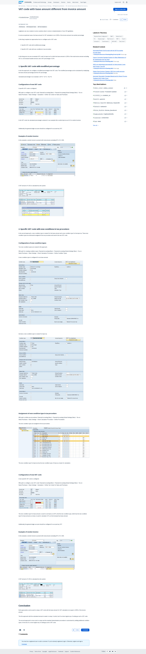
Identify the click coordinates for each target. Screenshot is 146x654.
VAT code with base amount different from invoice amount (52, 9)
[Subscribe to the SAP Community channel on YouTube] (112, 651)
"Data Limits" (121, 41)
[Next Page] (111, 43)
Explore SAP (118, 2)
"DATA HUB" (114, 41)
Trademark (60, 651)
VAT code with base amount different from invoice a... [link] (77, 6)
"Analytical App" (101, 38)
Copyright (44, 651)
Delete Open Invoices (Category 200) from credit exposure (108, 71)
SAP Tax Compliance (42, 26)
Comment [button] (85, 630)
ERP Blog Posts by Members (58, 6)
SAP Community (22, 6)
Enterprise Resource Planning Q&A (103, 61)
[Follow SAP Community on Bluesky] (109, 651)
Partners (63, 2)
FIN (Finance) (22, 26)
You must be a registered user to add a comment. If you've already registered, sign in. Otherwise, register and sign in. (52, 641)
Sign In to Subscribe (120, 9)
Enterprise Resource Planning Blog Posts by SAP (107, 54)
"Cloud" (123, 38)
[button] (121, 19)
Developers (56, 2)
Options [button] (114, 12)
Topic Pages (83, 2)
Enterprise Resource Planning (45, 6)
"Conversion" (96, 41)
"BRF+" (117, 38)
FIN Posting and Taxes (31, 26)
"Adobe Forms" (119, 36)
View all (95, 125)
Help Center (75, 2)
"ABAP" (111, 36)
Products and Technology (39, 2)
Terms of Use (38, 651)
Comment (24, 644)
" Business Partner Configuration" (100, 36)
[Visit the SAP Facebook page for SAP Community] (107, 651)
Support (67, 651)
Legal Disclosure (52, 651)
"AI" (94, 38)
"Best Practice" (110, 38)
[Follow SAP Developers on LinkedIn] (115, 651)
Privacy (31, 651)
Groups (50, 2)
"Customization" (105, 41)
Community (27, 2)
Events (69, 2)
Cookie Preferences (75, 651)
